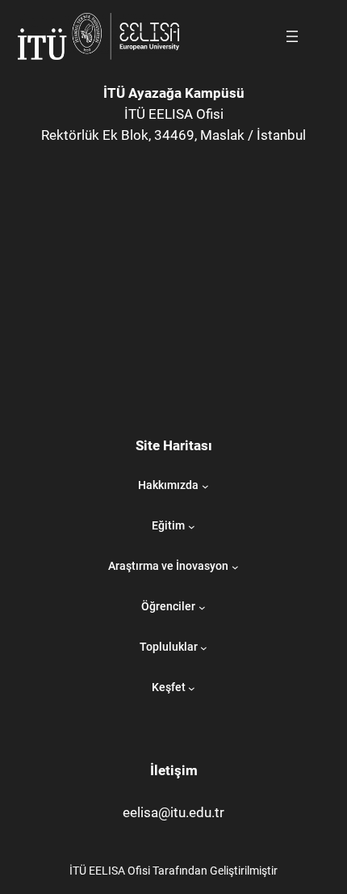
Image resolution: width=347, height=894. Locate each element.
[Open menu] (292, 36)
